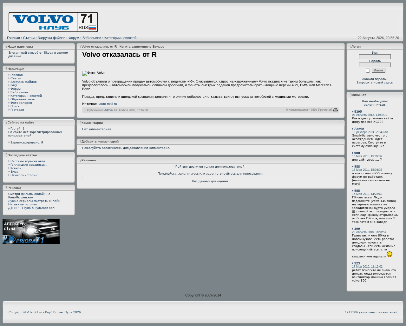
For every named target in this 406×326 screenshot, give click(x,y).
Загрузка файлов (51, 38)
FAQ (13, 85)
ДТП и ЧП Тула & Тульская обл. (32, 208)
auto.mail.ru (108, 104)
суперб (33, 52)
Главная (13, 38)
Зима (14, 171)
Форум (74, 38)
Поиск (14, 106)
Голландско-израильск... (28, 164)
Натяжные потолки (22, 204)
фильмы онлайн (33, 194)
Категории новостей (120, 38)
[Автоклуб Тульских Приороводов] (31, 242)
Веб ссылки (91, 38)
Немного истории (23, 175)
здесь (388, 82)
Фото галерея (21, 102)
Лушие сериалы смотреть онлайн (34, 201)
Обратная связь (22, 99)
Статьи (29, 38)
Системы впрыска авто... (29, 161)
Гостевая (17, 109)
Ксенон (16, 168)
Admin (108, 110)
